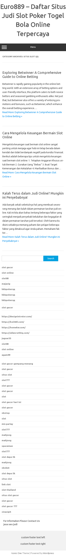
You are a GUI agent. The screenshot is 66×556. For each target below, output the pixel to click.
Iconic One (17, 553)
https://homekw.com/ (14, 327)
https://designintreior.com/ (17, 316)
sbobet (5, 468)
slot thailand (9, 490)
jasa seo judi (10, 524)
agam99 (6, 355)
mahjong (6, 440)
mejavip (6, 284)
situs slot (7, 374)
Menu (33, 47)
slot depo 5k (8, 457)
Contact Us (33, 521)
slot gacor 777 (9, 506)
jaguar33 (6, 338)
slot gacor (7, 267)
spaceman (7, 446)
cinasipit (6, 512)
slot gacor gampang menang (17, 363)
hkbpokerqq (8, 289)
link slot (6, 484)
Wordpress (48, 553)
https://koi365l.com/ (13, 322)
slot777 (6, 380)
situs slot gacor (10, 495)
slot (4, 396)
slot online (8, 273)
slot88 (5, 278)
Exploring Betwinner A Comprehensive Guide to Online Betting (31, 75)
